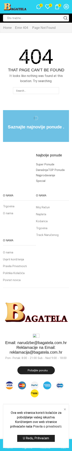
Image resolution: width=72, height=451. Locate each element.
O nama (8, 213)
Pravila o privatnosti (47, 426)
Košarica (42, 221)
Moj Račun (43, 207)
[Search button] (65, 18)
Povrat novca (12, 280)
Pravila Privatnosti (15, 266)
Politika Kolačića (14, 273)
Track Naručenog (47, 235)
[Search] (55, 90)
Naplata (41, 214)
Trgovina (8, 206)
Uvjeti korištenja (13, 259)
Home (7, 27)
